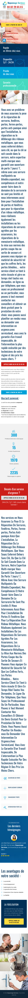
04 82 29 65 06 (15, 7)
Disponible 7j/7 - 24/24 (8, 60)
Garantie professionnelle (9, 84)
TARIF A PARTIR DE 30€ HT (14, 25)
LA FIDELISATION (11, 904)
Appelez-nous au (14, 498)
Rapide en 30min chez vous (11, 49)
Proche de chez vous (8, 72)
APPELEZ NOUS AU (14, 364)
